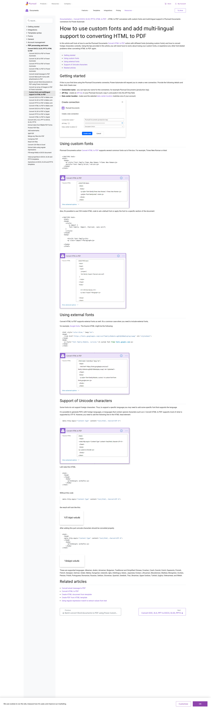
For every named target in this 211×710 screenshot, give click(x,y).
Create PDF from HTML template (74, 597)
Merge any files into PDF (36, 136)
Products (43, 4)
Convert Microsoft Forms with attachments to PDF (39, 78)
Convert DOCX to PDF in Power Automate (39, 55)
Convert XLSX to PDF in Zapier (39, 111)
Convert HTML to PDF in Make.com (41, 106)
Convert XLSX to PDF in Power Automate (39, 60)
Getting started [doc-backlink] (72, 76)
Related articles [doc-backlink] (73, 581)
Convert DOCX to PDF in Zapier (39, 108)
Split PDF (31, 133)
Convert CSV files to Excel (36, 145)
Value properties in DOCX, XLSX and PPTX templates (40, 158)
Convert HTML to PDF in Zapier (39, 117)
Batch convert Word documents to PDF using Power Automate (40, 83)
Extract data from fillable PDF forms (40, 125)
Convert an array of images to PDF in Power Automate (40, 88)
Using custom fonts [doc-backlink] (76, 143)
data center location (104, 96)
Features (85, 10)
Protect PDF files (33, 128)
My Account (182, 4)
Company (67, 4)
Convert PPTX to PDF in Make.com (41, 103)
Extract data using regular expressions (37, 149)
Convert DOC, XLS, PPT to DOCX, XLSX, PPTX (39, 121)
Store (169, 4)
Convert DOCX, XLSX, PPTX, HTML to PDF (40, 50)
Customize (183, 704)
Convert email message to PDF (39, 74)
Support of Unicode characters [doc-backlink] (86, 400)
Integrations (108, 10)
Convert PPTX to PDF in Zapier (39, 114)
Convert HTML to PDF (116, 43)
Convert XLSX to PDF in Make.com (40, 100)
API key (80, 93)
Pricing (118, 10)
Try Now (180, 10)
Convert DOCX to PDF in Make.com (41, 97)
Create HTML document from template (77, 594)
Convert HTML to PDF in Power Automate (39, 70)
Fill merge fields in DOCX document (40, 152)
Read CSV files (33, 142)
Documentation (66, 19)
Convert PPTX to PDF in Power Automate (39, 65)
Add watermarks (33, 130)
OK (200, 704)
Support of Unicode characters (75, 65)
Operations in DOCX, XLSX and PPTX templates (40, 163)
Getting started (69, 55)
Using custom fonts (71, 58)
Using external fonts (71, 61)
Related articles (70, 68)
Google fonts (75, 326)
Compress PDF (33, 139)
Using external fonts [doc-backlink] (77, 314)
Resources (55, 4)
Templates (96, 10)
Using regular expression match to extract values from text (84, 601)
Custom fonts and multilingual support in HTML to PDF (39, 93)
